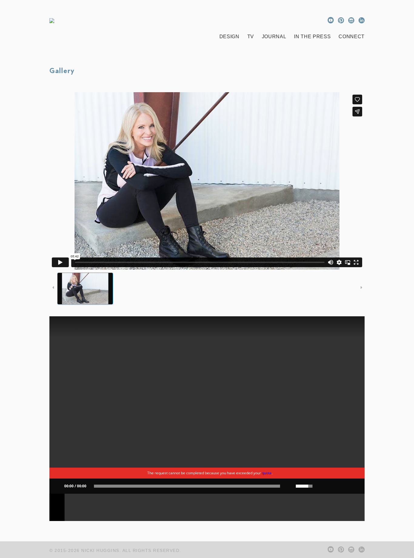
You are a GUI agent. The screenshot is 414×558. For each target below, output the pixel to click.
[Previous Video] (329, 486)
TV (250, 36)
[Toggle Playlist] (347, 486)
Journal (274, 36)
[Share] (320, 486)
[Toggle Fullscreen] (357, 486)
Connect (352, 36)
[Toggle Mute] (288, 486)
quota (267, 473)
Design (229, 36)
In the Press (312, 36)
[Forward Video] (338, 486)
